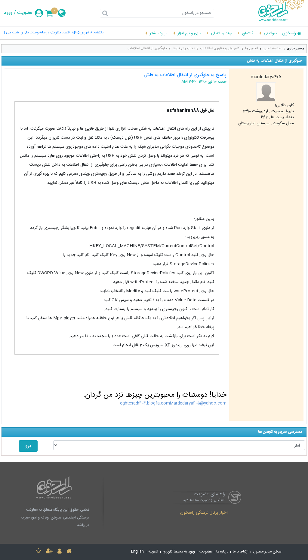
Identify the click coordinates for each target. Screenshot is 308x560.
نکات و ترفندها (184, 48)
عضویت (24, 13)
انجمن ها (251, 48)
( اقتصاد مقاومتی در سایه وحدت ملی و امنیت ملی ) (38, 32)
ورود (8, 13)
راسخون (289, 33)
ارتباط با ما (240, 552)
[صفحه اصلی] (69, 552)
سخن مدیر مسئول (267, 552)
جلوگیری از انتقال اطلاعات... (146, 48)
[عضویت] (49, 552)
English (137, 552)
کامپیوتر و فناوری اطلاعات (220, 48)
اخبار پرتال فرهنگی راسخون (204, 513)
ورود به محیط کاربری (179, 552)
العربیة (153, 552)
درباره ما (222, 552)
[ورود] (59, 552)
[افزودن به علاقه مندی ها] (38, 552)
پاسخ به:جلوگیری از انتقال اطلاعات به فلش (185, 75)
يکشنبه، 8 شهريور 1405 (87, 32)
